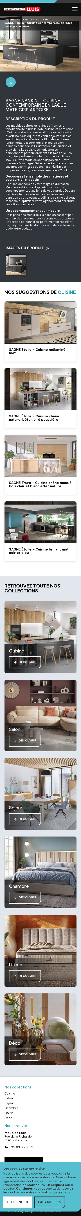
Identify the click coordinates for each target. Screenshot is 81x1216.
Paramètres (49, 1202)
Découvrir (27, 662)
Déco (8, 1118)
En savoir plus (60, 1192)
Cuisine (43, 19)
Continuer (17, 1202)
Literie (9, 1113)
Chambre (11, 1108)
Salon (8, 1098)
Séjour (9, 1103)
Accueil (9, 19)
